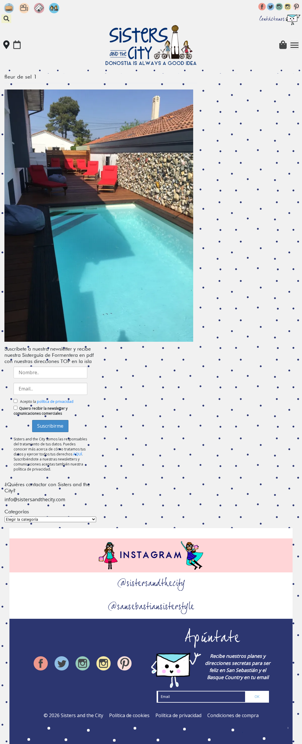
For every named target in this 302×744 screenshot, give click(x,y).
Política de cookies (129, 715)
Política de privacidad (178, 715)
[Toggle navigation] (294, 45)
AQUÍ (77, 454)
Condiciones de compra (233, 715)
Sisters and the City (82, 715)
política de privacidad (55, 401)
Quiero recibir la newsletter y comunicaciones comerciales (41, 411)
